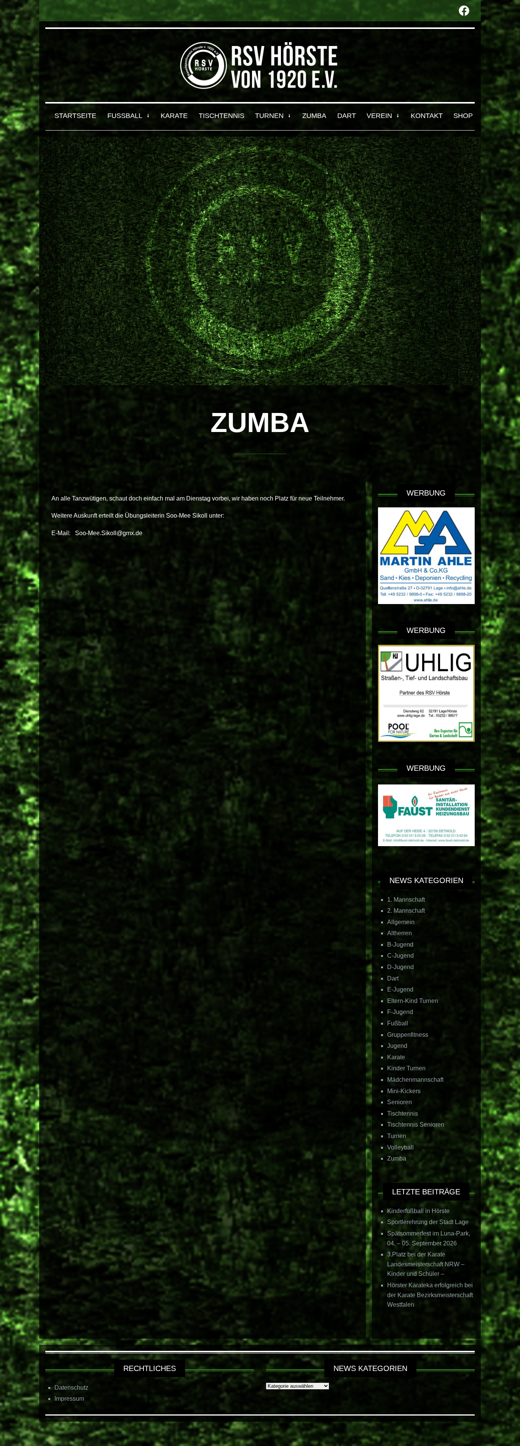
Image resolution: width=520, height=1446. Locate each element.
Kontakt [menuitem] (427, 116)
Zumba (396, 1158)
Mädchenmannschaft (415, 1079)
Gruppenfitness (407, 1034)
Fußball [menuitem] (124, 116)
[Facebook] (464, 10)
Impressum (69, 1398)
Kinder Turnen (406, 1068)
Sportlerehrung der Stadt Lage (428, 1222)
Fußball (397, 1023)
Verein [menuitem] (379, 116)
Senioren (399, 1102)
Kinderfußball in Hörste (418, 1211)
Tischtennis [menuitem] (221, 116)
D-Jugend (400, 967)
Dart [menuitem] (346, 116)
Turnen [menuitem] (269, 116)
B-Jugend (400, 944)
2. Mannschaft (406, 910)
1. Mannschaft (406, 899)
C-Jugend (400, 955)
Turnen (396, 1136)
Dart (393, 978)
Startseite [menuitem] (75, 116)
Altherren (399, 933)
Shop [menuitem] (463, 116)
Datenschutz (71, 1387)
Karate (396, 1057)
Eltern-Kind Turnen (412, 1001)
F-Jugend (400, 1012)
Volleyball (400, 1147)
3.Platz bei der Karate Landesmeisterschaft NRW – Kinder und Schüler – (425, 1264)
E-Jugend (400, 989)
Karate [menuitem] (174, 116)
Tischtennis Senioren (415, 1124)
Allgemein (401, 922)
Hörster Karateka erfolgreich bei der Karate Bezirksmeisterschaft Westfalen (430, 1295)
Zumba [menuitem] (314, 116)
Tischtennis (402, 1113)
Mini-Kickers (404, 1091)
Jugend (397, 1046)
